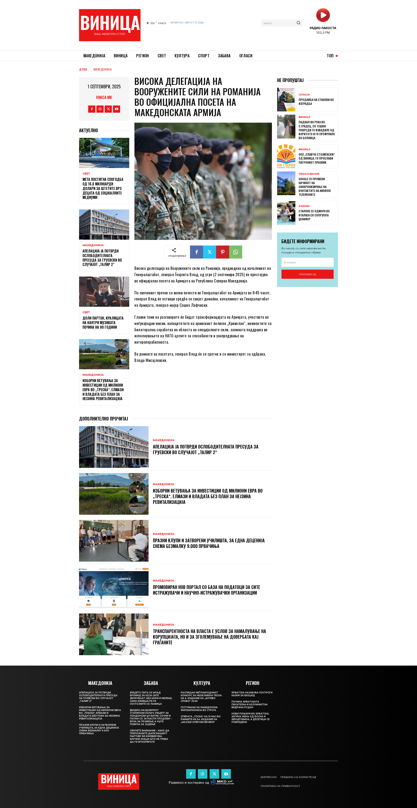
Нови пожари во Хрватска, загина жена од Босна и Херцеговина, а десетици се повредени (251, 718)
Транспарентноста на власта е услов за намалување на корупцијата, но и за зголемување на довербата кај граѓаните (209, 637)
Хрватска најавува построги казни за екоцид (252, 694)
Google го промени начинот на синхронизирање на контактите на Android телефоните (315, 186)
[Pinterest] (222, 252)
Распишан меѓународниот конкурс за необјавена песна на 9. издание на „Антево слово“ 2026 (201, 696)
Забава (304, 206)
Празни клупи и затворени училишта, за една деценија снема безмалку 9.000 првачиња (209, 543)
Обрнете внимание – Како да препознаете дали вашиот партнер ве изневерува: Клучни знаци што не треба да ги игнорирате (149, 736)
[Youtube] (116, 109)
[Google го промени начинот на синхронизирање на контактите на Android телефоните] (286, 183)
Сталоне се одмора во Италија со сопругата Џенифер (314, 215)
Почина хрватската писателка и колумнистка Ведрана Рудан (250, 704)
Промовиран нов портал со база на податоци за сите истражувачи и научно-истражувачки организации (206, 590)
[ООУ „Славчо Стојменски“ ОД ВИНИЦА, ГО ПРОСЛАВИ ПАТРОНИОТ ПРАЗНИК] (286, 156)
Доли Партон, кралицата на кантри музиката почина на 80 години (103, 322)
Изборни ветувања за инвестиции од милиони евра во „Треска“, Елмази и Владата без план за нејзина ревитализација (103, 389)
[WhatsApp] (235, 252)
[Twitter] (108, 109)
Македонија (103, 69)
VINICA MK (104, 97)
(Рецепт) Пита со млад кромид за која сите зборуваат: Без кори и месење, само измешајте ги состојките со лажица (151, 698)
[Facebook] (91, 109)
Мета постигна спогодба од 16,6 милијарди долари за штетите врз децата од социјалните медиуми (103, 188)
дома (83, 69)
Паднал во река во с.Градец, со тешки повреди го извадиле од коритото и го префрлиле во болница (317, 130)
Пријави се (307, 274)
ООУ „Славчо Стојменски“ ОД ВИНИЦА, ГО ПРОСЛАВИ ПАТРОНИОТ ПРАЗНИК (317, 158)
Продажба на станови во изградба (316, 101)
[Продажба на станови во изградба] (286, 99)
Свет (86, 173)
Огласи (304, 95)
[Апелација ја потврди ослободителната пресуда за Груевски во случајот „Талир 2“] (104, 224)
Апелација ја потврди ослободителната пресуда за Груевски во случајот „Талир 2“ (102, 257)
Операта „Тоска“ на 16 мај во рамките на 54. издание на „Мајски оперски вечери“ (201, 719)
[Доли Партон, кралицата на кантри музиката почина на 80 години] (104, 292)
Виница (304, 117)
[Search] (298, 23)
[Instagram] (100, 109)
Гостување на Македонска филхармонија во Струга (199, 709)
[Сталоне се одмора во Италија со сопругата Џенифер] (286, 213)
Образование (309, 174)
